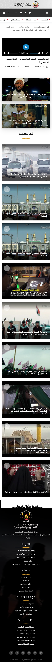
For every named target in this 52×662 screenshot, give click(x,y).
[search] (9, 13)
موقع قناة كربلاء (26, 614)
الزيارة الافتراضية (26, 584)
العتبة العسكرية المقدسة (26, 637)
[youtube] (21, 12)
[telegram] (23, 653)
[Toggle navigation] (47, 12)
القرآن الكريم (9, 27)
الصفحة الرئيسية (40, 27)
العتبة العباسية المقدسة (26, 640)
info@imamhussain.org (26, 550)
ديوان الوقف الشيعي (26, 607)
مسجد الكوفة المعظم (26, 644)
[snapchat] (17, 653)
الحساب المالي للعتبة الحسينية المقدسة (26, 564)
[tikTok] (11, 653)
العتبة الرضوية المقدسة (26, 633)
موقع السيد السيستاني (26, 603)
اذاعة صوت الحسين (26, 590)
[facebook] (30, 12)
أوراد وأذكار (26, 587)
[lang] (4, 13)
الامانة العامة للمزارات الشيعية (26, 610)
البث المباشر (26, 580)
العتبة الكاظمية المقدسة (26, 630)
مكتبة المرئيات (24, 27)
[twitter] (25, 12)
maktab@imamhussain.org (26, 554)
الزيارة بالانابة (26, 577)
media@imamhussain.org (26, 557)
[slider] (12, 53)
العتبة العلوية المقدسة (26, 627)
